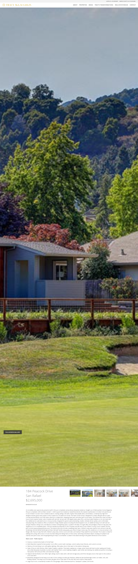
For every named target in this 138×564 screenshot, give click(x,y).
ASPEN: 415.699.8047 (112, 1)
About (75, 5)
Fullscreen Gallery (12, 432)
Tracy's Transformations (104, 5)
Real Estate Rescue (121, 5)
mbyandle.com (67, 530)
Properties (83, 5)
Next (119, 247)
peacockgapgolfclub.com (41, 528)
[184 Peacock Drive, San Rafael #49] (75, 493)
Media (91, 5)
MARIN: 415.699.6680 (127, 1)
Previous (18, 247)
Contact (133, 5)
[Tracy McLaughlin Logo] (17, 5)
